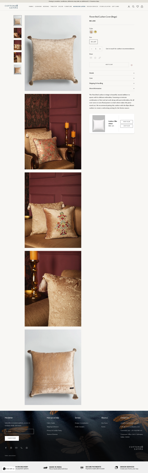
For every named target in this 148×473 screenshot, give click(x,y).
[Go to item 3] (18, 45)
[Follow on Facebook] (6, 448)
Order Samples (79, 427)
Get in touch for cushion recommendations (120, 49)
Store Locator (105, 6)
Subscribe (12, 438)
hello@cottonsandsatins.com (130, 427)
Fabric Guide (51, 423)
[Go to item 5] (18, 69)
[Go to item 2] (18, 33)
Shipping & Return (53, 427)
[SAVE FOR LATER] (131, 65)
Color (91, 29)
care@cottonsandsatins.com (130, 423)
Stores (103, 427)
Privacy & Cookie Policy (54, 430)
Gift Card (115, 6)
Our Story (104, 423)
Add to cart (109, 64)
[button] (91, 31)
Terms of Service (52, 434)
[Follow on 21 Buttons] (16, 448)
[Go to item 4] (18, 57)
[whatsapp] (95, 58)
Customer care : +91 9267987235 (131, 430)
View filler (126, 121)
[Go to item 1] (18, 20)
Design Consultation (81, 423)
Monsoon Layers (79, 6)
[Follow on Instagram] (11, 448)
